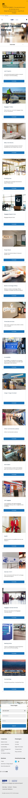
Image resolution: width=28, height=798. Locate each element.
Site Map (4, 787)
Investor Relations (5, 744)
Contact (10, 787)
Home (2, 34)
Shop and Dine (18, 751)
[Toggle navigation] (3, 20)
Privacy (15, 787)
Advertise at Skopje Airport (7, 763)
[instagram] (3, 772)
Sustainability (4, 746)
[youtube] (7, 772)
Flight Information (19, 746)
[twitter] (2, 772)
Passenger (2, 15)
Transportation (18, 749)
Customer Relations (7, 789)
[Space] (14, 19)
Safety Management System (5, 750)
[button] (27, 1)
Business (6, 15)
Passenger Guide (9, 34)
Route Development (5, 766)
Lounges (17, 742)
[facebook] (0, 772)
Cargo (2, 761)
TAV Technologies (15, 793)
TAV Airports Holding (5, 753)
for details (14, 81)
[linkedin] (5, 772)
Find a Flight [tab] (14, 705)
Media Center (4, 742)
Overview (12, 44)
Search (14, 726)
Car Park (17, 744)
